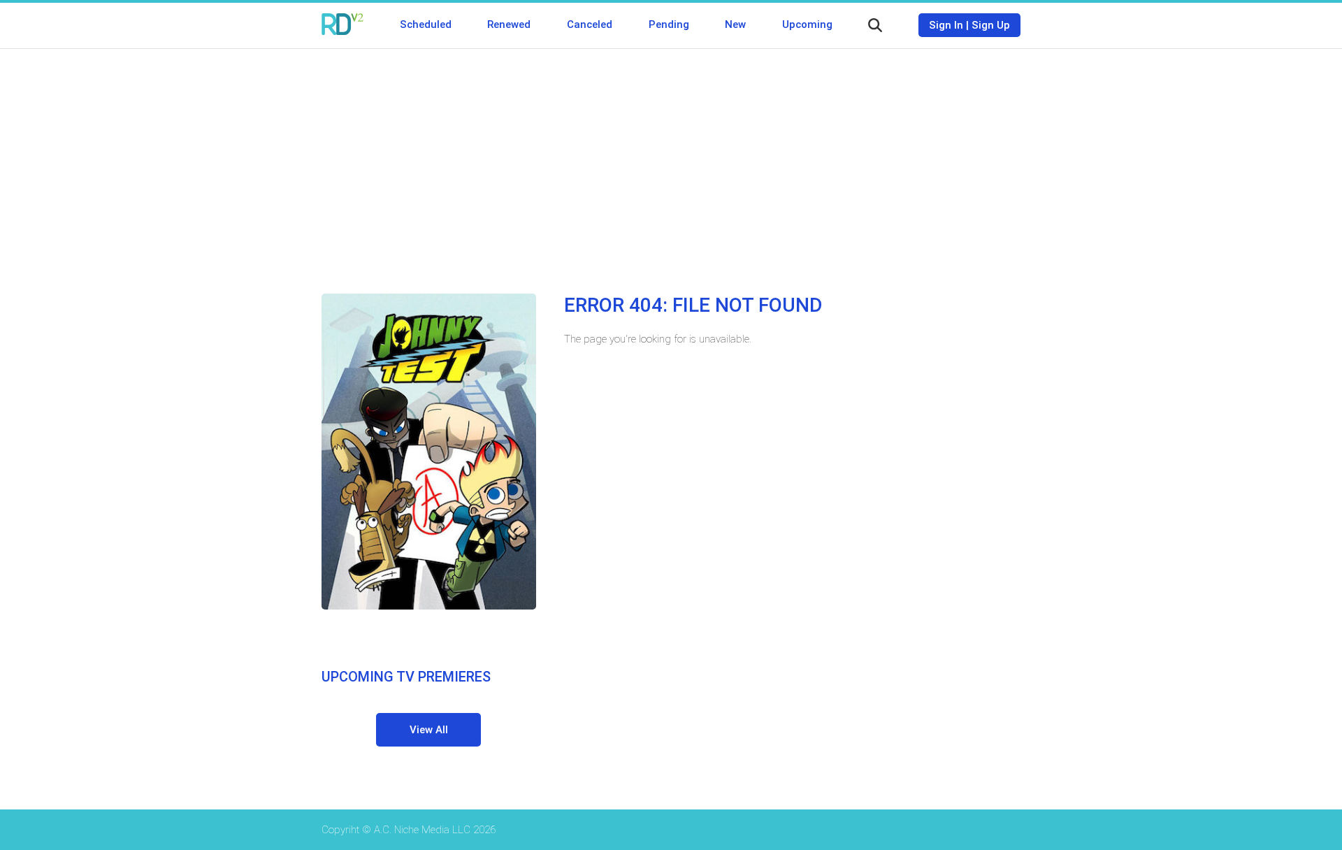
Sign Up (991, 25)
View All (429, 729)
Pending (669, 24)
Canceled (589, 24)
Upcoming (807, 24)
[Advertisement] (671, 161)
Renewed (509, 24)
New (735, 24)
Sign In (946, 25)
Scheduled (426, 24)
